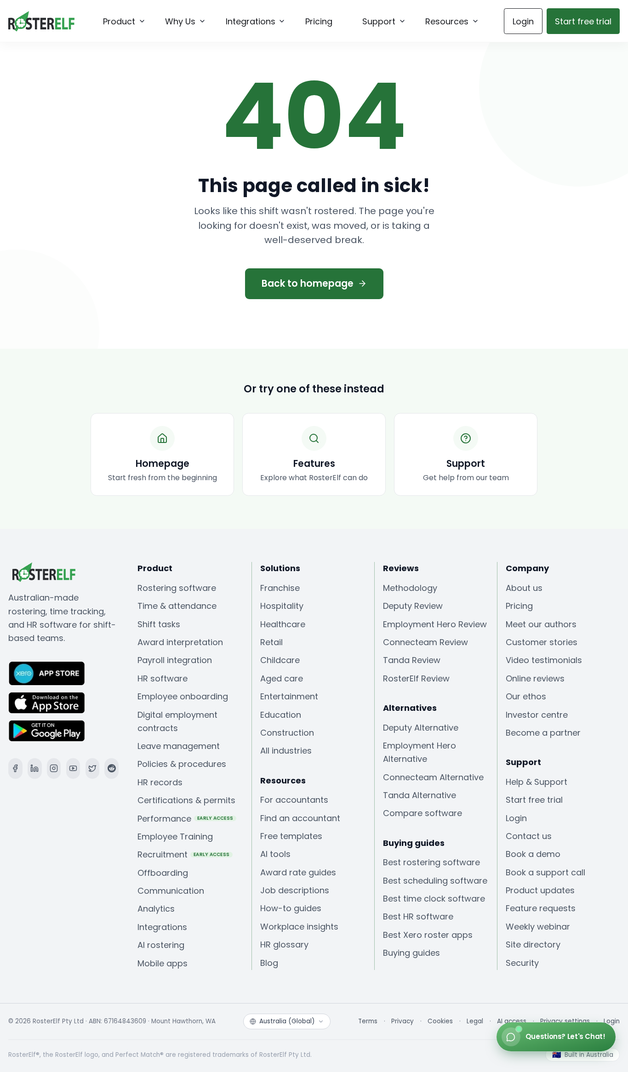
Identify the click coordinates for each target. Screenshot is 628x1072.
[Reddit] (111, 768)
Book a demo (533, 854)
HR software (162, 678)
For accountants (294, 799)
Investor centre (537, 714)
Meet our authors (541, 624)
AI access (511, 1021)
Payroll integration (174, 660)
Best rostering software (431, 862)
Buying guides (411, 953)
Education (280, 714)
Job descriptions (294, 890)
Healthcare (282, 624)
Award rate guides (298, 872)
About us (524, 588)
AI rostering (160, 945)
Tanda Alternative (419, 795)
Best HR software (418, 916)
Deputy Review (413, 606)
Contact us (529, 836)
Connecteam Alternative (433, 777)
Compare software (422, 813)
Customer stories (541, 642)
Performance (185, 818)
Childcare (280, 660)
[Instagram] (54, 768)
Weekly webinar (538, 926)
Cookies (440, 1021)
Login (523, 21)
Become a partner (543, 732)
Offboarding (162, 873)
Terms (367, 1021)
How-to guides (290, 908)
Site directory (533, 944)
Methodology (410, 588)
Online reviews (535, 678)
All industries (286, 750)
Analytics (156, 908)
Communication (170, 890)
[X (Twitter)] (93, 768)
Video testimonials (544, 660)
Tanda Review (411, 660)
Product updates (540, 890)
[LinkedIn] (35, 768)
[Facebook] (15, 768)
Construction (287, 732)
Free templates (291, 836)
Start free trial (534, 799)
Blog (269, 963)
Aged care (281, 678)
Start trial (583, 21)
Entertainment (289, 696)
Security (522, 963)
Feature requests (541, 908)
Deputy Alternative (420, 727)
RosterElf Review (416, 678)
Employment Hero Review (435, 624)
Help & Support (536, 782)
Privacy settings (565, 1021)
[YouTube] (73, 768)
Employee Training (175, 836)
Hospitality (281, 606)
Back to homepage (308, 283)
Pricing (519, 606)
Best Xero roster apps (428, 935)
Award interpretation (180, 642)
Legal (475, 1021)
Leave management (178, 746)
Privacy (402, 1021)
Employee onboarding (182, 696)
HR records (160, 782)
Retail (271, 642)
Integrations (162, 927)
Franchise (280, 588)
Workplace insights (299, 926)
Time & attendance (177, 606)
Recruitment (183, 854)
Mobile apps (162, 963)
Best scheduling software (435, 880)
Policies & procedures (181, 764)
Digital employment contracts (177, 721)
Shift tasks (158, 624)
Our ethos (526, 696)
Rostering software (176, 588)
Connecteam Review (425, 642)
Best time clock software (434, 898)
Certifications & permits (186, 800)
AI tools (275, 854)
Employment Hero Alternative (419, 752)
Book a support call (545, 872)
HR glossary (284, 944)
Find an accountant (300, 818)
